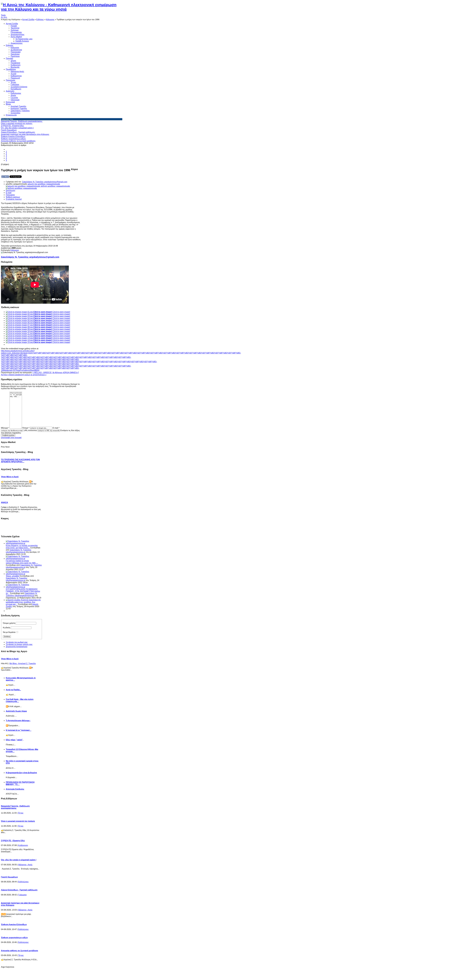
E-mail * (56, 428)
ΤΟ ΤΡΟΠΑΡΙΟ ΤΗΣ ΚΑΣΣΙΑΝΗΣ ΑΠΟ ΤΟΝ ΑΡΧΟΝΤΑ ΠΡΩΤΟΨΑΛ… (20, 461)
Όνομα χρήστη (9, 623)
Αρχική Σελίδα (28, 19)
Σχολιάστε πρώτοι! (14, 199)
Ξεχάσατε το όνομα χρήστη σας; (19, 644)
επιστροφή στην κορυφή (11, 438)
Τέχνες (20, 813)
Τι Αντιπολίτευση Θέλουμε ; (18, 721)
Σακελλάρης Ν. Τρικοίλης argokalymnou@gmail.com (44, 182)
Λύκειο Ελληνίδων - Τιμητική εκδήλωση (19, 890)
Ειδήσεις (40, 19)
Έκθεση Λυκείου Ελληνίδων (14, 924)
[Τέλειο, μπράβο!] (24, 574)
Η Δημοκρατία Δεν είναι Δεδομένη (21, 773)
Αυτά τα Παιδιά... (13, 690)
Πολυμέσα (10, 195)
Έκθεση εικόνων (13, 197)
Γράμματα (22, 895)
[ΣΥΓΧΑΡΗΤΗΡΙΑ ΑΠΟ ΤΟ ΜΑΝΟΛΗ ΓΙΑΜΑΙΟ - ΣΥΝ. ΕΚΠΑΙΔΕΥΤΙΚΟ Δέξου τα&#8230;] (24, 587)
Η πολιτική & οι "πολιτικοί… (18, 730)
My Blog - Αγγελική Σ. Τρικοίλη (23, 663)
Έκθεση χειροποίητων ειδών (14, 938)
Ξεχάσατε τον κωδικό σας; (17, 642)
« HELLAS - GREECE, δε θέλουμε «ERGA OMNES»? (55, 372)
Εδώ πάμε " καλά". (14, 740)
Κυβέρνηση (23, 845)
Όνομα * (25, 428)
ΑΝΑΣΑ (4, 502)
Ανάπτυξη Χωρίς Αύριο (16, 711)
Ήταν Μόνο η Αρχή (10, 477)
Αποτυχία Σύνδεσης (15, 789)
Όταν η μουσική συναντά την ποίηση (18, 821)
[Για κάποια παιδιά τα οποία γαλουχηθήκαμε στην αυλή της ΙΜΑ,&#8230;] (24, 559)
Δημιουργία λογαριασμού (16, 647)
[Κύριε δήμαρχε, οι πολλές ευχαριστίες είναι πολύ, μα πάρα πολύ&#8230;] (24, 543)
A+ (2, 17)
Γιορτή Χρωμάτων (9, 877)
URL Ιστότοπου (30, 430)
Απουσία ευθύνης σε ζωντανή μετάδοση (19, 951)
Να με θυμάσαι (9, 632)
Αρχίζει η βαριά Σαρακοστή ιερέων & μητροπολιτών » (23, 375)
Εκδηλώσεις (23, 882)
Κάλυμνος (50, 19)
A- (6, 17)
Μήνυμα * (5, 428)
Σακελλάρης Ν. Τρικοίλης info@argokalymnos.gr (18, 551)
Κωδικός (6, 628)
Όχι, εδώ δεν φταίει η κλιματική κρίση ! (18, 860)
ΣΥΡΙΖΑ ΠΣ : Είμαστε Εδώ (13, 841)
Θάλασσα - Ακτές (25, 865)
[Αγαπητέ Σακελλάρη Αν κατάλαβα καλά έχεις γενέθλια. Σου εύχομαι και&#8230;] (13, 600)
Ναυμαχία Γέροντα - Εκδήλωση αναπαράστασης (15, 807)
